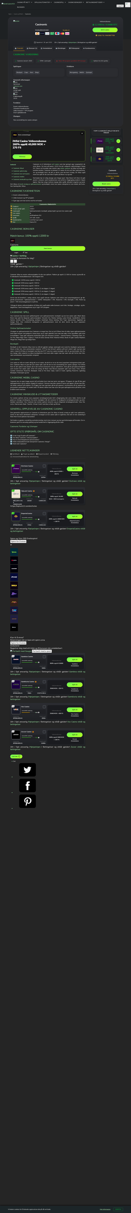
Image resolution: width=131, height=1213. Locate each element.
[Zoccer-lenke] (16, 738)
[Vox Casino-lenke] (16, 713)
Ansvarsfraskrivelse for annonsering (25, 456)
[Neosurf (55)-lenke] (67, 33)
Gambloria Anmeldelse (75, 690)
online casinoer (65, 168)
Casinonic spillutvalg (20, 171)
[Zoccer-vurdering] (39, 738)
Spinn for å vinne (18, 541)
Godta (118, 1209)
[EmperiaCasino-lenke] (16, 520)
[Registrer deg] (127, 4)
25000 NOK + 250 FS (56, 688)
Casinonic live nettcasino (21, 174)
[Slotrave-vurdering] (39, 472)
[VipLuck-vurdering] (39, 497)
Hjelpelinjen (72, 42)
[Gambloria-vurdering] (39, 687)
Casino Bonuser (75, 2)
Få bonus (22, 157)
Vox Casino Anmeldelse (75, 715)
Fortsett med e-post (42, 651)
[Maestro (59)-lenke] (57, 33)
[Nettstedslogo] (8, 5)
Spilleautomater (42, 2)
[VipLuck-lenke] (16, 497)
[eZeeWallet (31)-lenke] (47, 33)
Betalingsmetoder (94, 2)
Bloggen (20, 7)
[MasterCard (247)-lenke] (62, 33)
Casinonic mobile (18, 177)
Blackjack (19, 72)
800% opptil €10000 (56, 663)
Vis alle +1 (66, 30)
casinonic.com (17, 86)
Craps (26, 72)
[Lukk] (82, 133)
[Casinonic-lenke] (22, 29)
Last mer (15, 756)
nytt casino (55, 164)
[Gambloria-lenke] (16, 688)
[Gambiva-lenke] (16, 663)
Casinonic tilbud (18, 168)
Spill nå (74, 469)
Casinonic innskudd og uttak (22, 179)
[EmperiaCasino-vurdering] (39, 519)
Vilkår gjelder (16, 264)
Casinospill (59, 2)
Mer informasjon (105, 1209)
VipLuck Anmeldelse (75, 499)
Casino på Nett (23, 2)
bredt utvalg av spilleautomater (30, 184)
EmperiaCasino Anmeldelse (75, 522)
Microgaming (74, 72)
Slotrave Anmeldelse (75, 474)
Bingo (37, 72)
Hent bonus (48, 248)
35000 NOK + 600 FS (56, 713)
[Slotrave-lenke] (16, 472)
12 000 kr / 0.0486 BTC (106, 24)
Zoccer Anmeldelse (75, 740)
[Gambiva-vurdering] (39, 662)
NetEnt (82, 72)
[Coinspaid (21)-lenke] (42, 33)
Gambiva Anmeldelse (75, 665)
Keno (31, 72)
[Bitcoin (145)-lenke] (37, 33)
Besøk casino (106, 184)
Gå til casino (105, 30)
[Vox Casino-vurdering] (39, 712)
